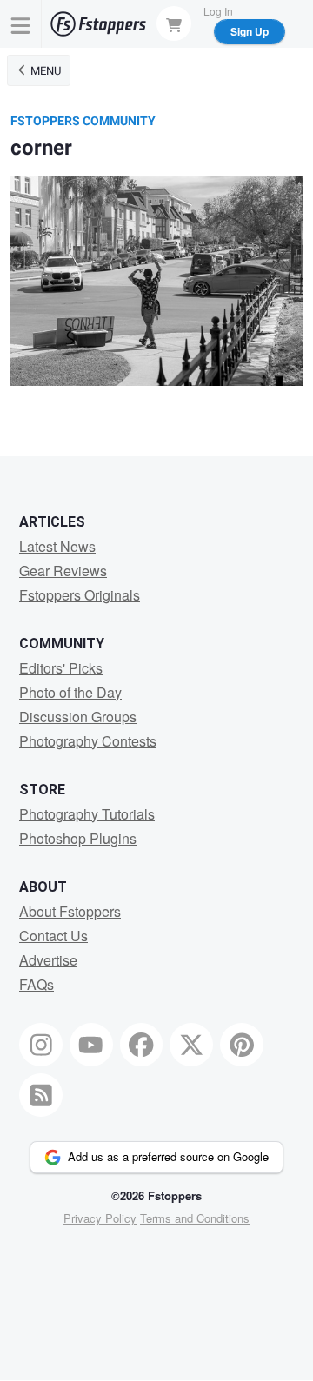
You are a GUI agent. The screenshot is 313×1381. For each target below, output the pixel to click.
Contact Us (53, 936)
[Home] (98, 23)
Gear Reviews (63, 571)
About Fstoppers (70, 911)
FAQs (36, 984)
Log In (218, 10)
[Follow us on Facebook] (141, 1044)
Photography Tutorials (87, 814)
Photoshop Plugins (78, 838)
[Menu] (21, 24)
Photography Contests (87, 741)
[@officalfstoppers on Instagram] (41, 1044)
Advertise (48, 960)
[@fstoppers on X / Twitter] (191, 1044)
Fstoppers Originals (79, 595)
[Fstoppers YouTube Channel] (91, 1044)
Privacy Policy (100, 1218)
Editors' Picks (61, 668)
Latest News (57, 546)
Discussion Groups (78, 717)
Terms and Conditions (195, 1218)
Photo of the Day (70, 692)
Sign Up (249, 31)
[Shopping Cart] (173, 23)
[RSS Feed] (41, 1095)
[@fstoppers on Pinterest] (241, 1044)
